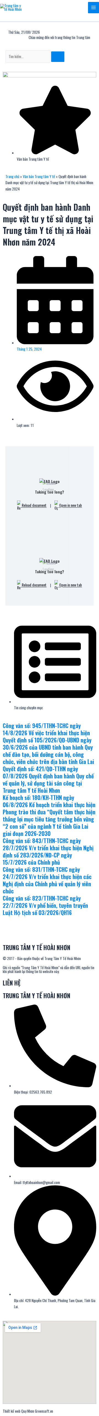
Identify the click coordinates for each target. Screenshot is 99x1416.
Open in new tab (70, 505)
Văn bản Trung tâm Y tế (39, 176)
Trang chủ (12, 176)
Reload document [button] (33, 505)
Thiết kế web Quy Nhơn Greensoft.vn (28, 1411)
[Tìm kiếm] (57, 56)
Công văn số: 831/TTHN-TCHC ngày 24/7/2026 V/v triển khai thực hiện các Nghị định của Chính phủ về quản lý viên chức (47, 880)
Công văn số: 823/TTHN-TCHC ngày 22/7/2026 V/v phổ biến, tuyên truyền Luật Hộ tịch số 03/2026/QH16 (45, 905)
